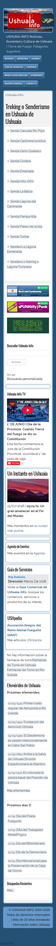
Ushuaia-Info (14, 95)
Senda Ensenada (22, 171)
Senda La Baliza (21, 191)
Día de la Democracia (27, 852)
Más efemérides (18, 790)
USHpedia (31, 67)
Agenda (35, 58)
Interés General (14, 83)
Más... (10, 890)
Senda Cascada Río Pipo (27, 131)
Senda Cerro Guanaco (25, 151)
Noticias (9, 58)
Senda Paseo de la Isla (26, 226)
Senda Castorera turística (28, 141)
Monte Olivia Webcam (16, 75)
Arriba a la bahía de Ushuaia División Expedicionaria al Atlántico (27, 759)
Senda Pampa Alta (23, 216)
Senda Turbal (19, 237)
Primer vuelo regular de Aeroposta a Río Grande (27, 708)
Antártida (22, 58)
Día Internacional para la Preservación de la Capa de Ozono (27, 866)
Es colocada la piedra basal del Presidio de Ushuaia (28, 777)
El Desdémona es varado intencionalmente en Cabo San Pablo (27, 740)
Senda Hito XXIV (22, 181)
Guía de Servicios (14, 67)
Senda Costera (20, 161)
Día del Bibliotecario (26, 843)
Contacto (31, 83)
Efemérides (37, 75)
